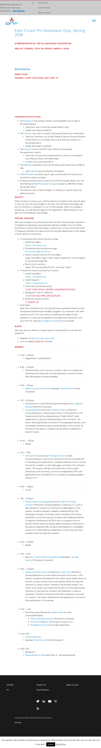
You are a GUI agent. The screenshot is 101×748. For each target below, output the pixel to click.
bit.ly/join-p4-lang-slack (43, 338)
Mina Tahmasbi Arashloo (42, 618)
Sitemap (18, 722)
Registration (22, 69)
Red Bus (28, 165)
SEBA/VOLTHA (72, 685)
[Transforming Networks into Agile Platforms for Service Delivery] (10, 21)
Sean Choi (66, 572)
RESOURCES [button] (43, 3)
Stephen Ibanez (59, 410)
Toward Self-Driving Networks (48, 557)
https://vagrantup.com (36, 283)
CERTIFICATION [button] (44, 8)
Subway (28, 121)
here (32, 171)
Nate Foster (66, 388)
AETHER (10, 685)
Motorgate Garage (47, 184)
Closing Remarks (33, 637)
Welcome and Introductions (38, 388)
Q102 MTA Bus (26, 174)
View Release (18, 11)
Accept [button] (51, 744)
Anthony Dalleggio (39, 622)
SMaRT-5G (41, 685)
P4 (8, 690)
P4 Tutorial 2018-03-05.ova (38, 251)
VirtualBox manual (50, 321)
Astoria (27, 149)
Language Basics (33, 410)
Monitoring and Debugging (38, 501)
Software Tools (32, 456)
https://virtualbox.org (35, 245)
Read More (61, 744)
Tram (26, 133)
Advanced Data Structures (38, 572)
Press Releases (43, 690)
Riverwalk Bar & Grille (35, 655)
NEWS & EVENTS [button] (44, 13)
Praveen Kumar (57, 456)
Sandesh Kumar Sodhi (41, 625)
